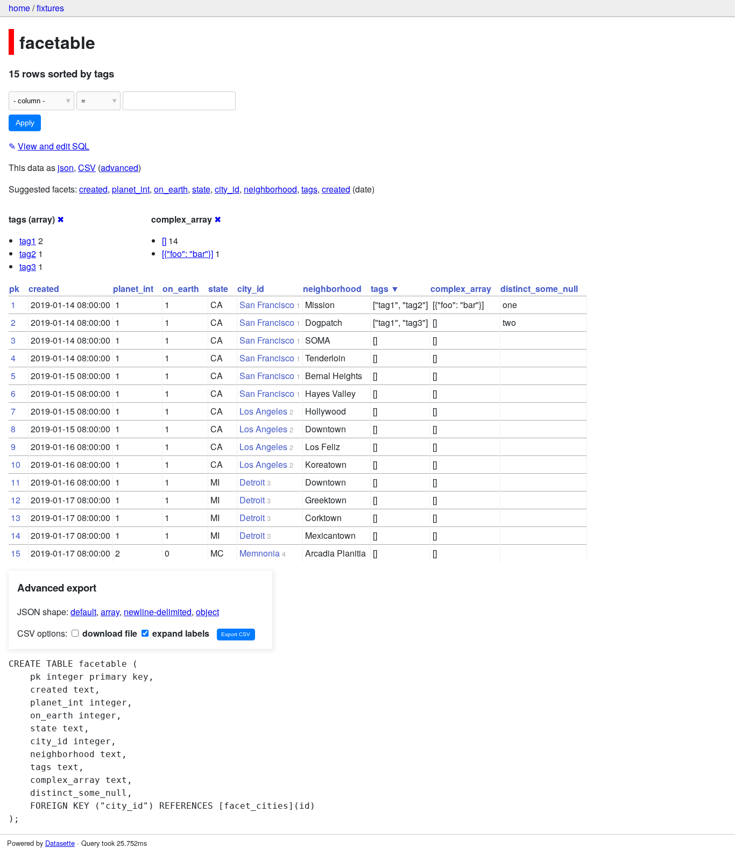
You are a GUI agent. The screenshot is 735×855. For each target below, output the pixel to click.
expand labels (179, 633)
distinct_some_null (539, 288)
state (201, 189)
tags (309, 189)
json (66, 167)
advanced (119, 167)
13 (15, 517)
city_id (227, 189)
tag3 (27, 266)
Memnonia (259, 553)
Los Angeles (263, 411)
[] (164, 240)
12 (15, 500)
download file (108, 633)
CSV (87, 167)
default (83, 611)
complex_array (460, 288)
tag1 (27, 240)
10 (15, 464)
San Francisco (266, 304)
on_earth (171, 189)
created (93, 189)
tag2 (27, 253)
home (19, 8)
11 (15, 482)
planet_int (131, 189)
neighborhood (270, 189)
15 (15, 553)
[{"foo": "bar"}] (187, 253)
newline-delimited (158, 611)
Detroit (252, 482)
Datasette (60, 843)
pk (14, 288)
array (110, 611)
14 (15, 535)
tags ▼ (385, 288)
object (207, 611)
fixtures (50, 8)
